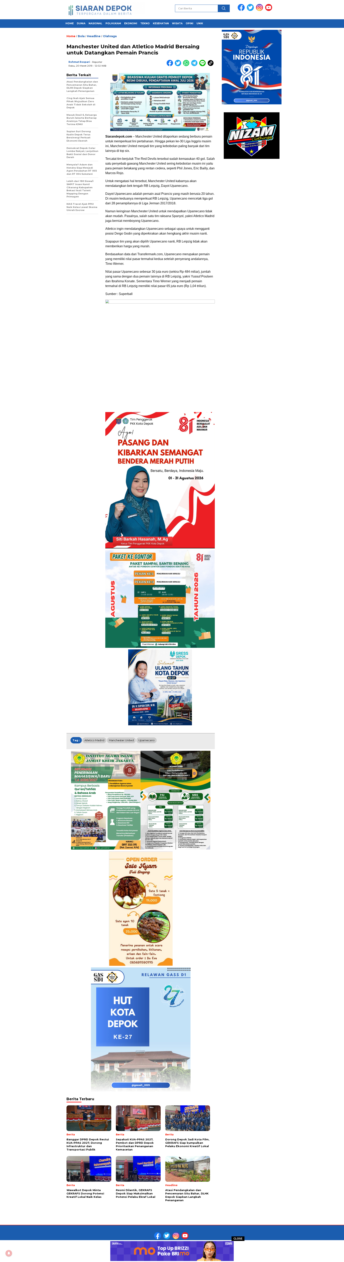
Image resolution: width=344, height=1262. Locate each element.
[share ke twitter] (179, 65)
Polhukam (113, 23)
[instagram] (260, 10)
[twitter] (251, 10)
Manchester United (121, 740)
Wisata (177, 23)
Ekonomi (130, 23)
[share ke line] (203, 65)
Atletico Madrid (94, 740)
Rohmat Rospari (79, 61)
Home (69, 23)
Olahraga (110, 36)
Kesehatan (161, 23)
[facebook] (242, 10)
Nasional (95, 23)
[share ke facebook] (171, 65)
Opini (189, 23)
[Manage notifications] (9, 1253)
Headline (94, 36)
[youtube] (269, 10)
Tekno (145, 23)
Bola (81, 36)
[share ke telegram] (195, 65)
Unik (199, 23)
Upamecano (146, 740)
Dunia (81, 23)
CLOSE (238, 1238)
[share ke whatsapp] (187, 65)
